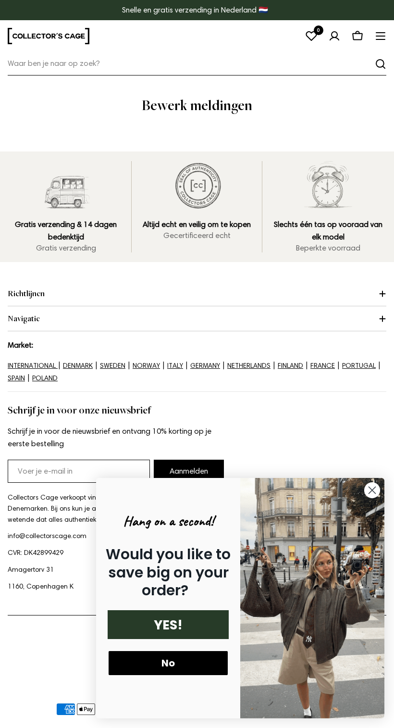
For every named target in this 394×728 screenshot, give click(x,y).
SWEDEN (112, 366)
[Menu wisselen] (380, 36)
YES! (168, 625)
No (168, 663)
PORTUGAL (359, 366)
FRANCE (322, 366)
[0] (311, 36)
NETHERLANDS (249, 366)
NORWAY (146, 366)
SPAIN (16, 378)
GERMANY (205, 366)
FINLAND (290, 366)
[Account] (334, 36)
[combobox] (197, 63)
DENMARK (78, 366)
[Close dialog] (372, 490)
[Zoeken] (380, 64)
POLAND (45, 378)
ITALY (175, 366)
